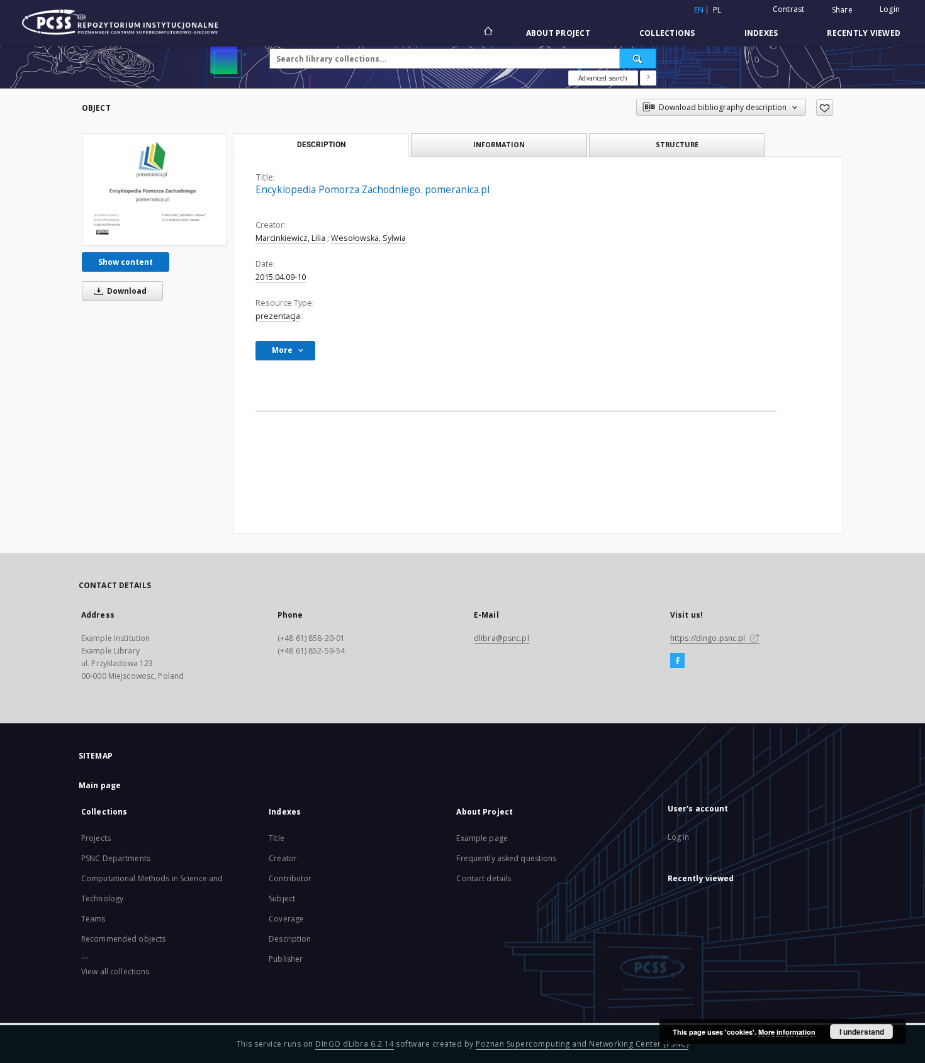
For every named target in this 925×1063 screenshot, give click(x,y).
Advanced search (602, 78)
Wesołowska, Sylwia (368, 238)
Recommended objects (123, 938)
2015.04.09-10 (280, 277)
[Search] (638, 58)
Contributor (290, 878)
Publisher (286, 959)
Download (126, 291)
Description (290, 938)
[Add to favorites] (824, 107)
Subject (282, 898)
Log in (679, 837)
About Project (558, 33)
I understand (861, 1031)
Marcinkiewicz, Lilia (290, 238)
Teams (93, 918)
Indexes (761, 33)
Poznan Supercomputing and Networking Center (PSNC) (582, 1043)
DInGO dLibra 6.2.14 (354, 1043)
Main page (100, 785)
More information (787, 1032)
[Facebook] (677, 661)
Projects (96, 838)
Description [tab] (321, 144)
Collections (667, 33)
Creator (283, 858)
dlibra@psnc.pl (501, 638)
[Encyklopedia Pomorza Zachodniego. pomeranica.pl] (154, 189)
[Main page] (487, 33)
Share (842, 10)
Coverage (286, 918)
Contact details (483, 878)
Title (276, 838)
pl (717, 10)
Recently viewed (863, 33)
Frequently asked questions (506, 858)
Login (890, 9)
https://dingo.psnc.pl (709, 638)
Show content (125, 262)
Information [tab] (499, 144)
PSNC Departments (115, 858)
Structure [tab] (677, 144)
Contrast (789, 9)
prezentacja (277, 316)
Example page (481, 838)
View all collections (115, 971)
